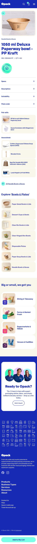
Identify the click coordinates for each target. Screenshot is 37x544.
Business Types (8, 484)
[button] (28, 4)
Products (5, 482)
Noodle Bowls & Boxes (8, 39)
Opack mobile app (7, 505)
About (4, 493)
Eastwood (18, 530)
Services (5, 487)
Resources (6, 490)
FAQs (3, 503)
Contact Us (5, 500)
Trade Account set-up (8, 507)
